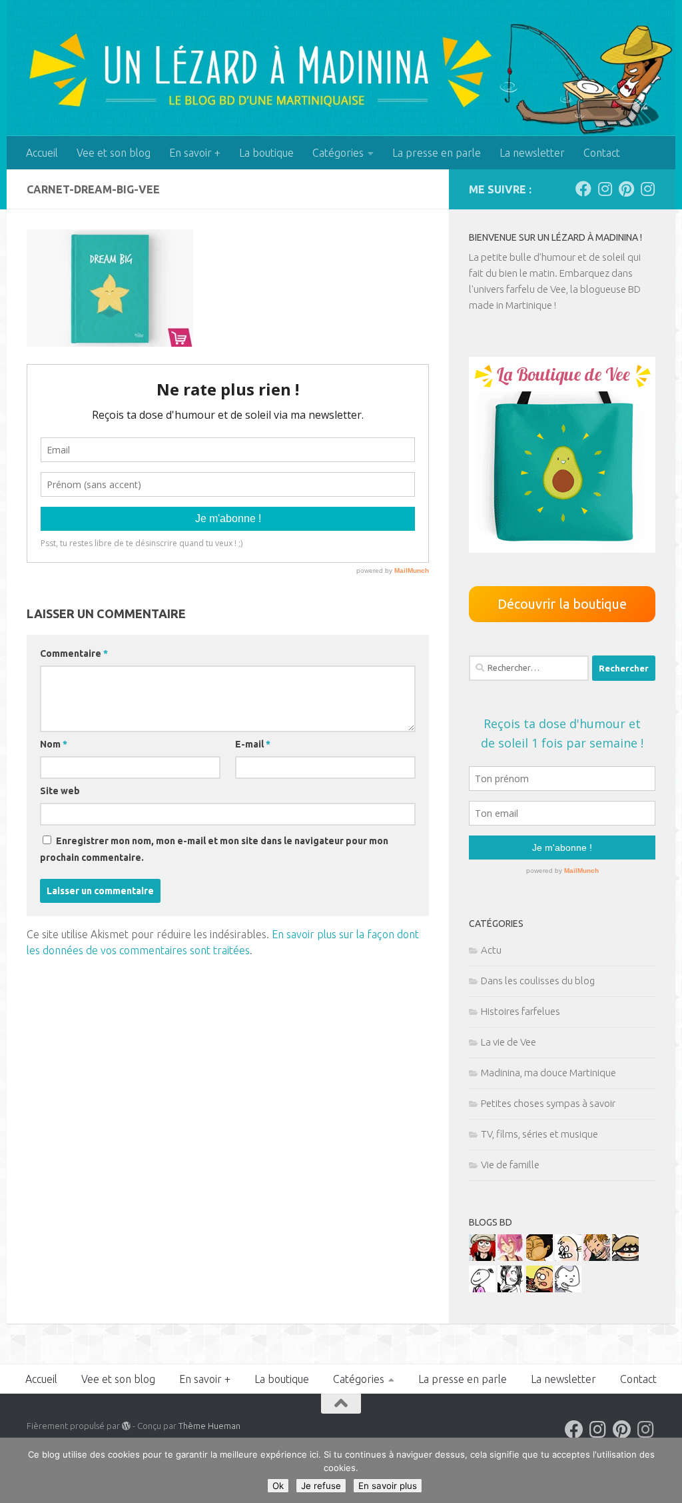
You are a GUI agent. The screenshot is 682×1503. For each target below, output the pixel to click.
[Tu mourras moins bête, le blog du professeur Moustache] (568, 1257)
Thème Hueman (209, 1425)
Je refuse (321, 1485)
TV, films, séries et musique (539, 1134)
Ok (278, 1485)
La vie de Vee (508, 1042)
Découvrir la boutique (562, 603)
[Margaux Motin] (511, 1288)
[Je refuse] (665, 1470)
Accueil (42, 153)
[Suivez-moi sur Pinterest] (626, 189)
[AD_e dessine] (539, 1257)
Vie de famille (510, 1164)
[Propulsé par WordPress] (126, 1426)
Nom (53, 744)
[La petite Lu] (482, 1288)
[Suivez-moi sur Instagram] (605, 189)
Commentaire (74, 653)
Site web (60, 791)
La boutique (266, 153)
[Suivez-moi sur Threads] (647, 189)
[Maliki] (511, 1257)
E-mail (252, 744)
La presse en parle (436, 153)
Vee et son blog (114, 153)
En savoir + (194, 153)
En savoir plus (387, 1485)
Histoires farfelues (520, 1011)
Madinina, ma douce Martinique (548, 1072)
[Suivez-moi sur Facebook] (583, 189)
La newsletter (532, 153)
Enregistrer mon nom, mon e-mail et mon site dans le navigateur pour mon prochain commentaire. (214, 849)
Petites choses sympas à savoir (548, 1103)
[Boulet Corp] (596, 1257)
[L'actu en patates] (539, 1288)
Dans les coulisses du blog (538, 980)
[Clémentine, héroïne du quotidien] (625, 1257)
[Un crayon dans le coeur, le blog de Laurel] (482, 1257)
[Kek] (568, 1288)
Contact (601, 153)
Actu (491, 950)
